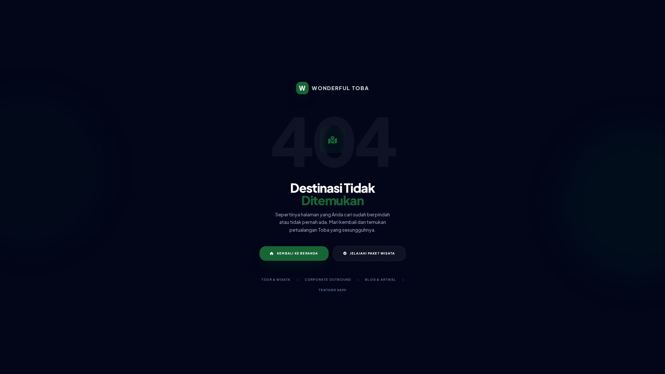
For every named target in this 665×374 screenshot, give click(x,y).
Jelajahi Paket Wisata (372, 253)
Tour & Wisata (276, 280)
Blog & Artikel (380, 280)
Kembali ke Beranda (297, 253)
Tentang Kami (332, 290)
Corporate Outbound (328, 280)
